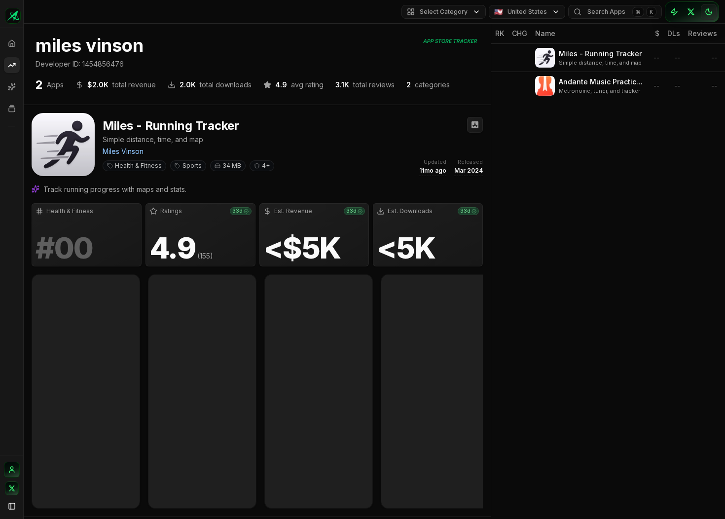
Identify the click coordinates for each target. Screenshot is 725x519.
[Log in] (12, 470)
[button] (257, 311)
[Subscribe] (674, 12)
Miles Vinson (123, 151)
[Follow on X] (12, 488)
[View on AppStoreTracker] (475, 125)
